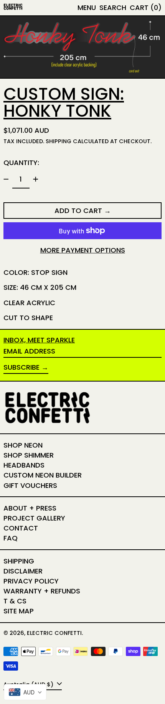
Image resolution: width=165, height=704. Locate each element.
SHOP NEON (23, 445)
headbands (24, 465)
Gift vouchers (30, 485)
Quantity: (21, 162)
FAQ (10, 538)
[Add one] (36, 179)
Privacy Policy (31, 581)
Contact (20, 528)
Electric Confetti (54, 633)
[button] (112, 7)
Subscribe (21, 367)
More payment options (82, 250)
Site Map (18, 611)
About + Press (29, 508)
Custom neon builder (42, 475)
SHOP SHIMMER (28, 455)
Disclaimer (23, 571)
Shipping (58, 141)
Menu (87, 7)
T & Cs (14, 601)
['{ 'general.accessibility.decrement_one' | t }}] (6, 179)
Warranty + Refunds (41, 591)
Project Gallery (34, 518)
